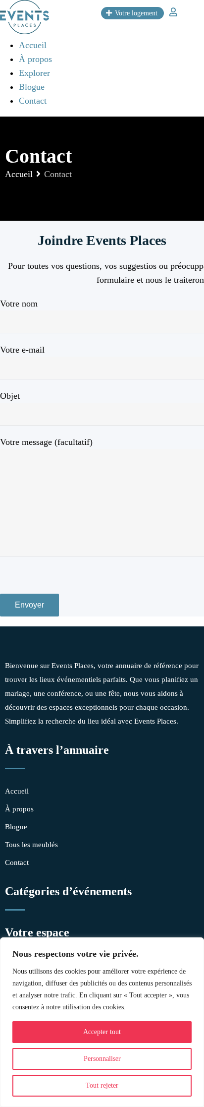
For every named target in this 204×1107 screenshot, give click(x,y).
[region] (102, 1022)
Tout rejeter (102, 1085)
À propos (35, 59)
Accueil (33, 45)
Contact (33, 101)
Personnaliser (102, 1058)
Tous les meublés (31, 845)
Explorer (34, 73)
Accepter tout (102, 1032)
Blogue (32, 87)
